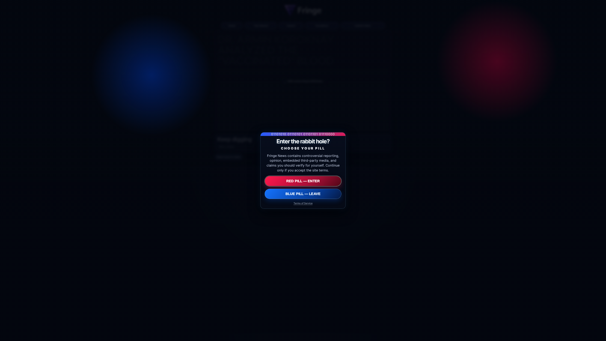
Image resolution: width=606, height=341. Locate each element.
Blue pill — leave (303, 194)
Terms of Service (303, 203)
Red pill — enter (303, 181)
